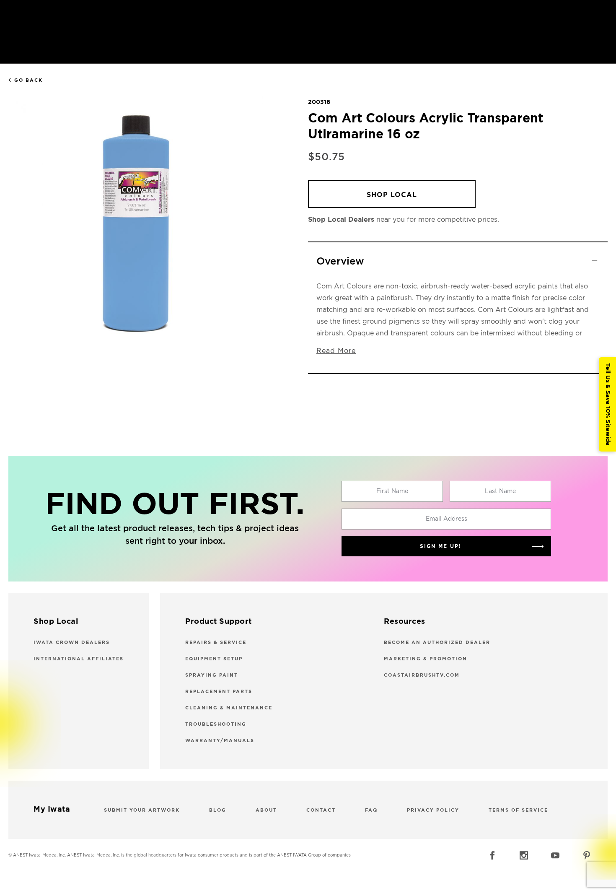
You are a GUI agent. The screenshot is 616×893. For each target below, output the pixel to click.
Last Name (500, 491)
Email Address (446, 519)
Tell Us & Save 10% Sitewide (608, 404)
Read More (336, 351)
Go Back (28, 80)
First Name (392, 491)
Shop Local (392, 195)
